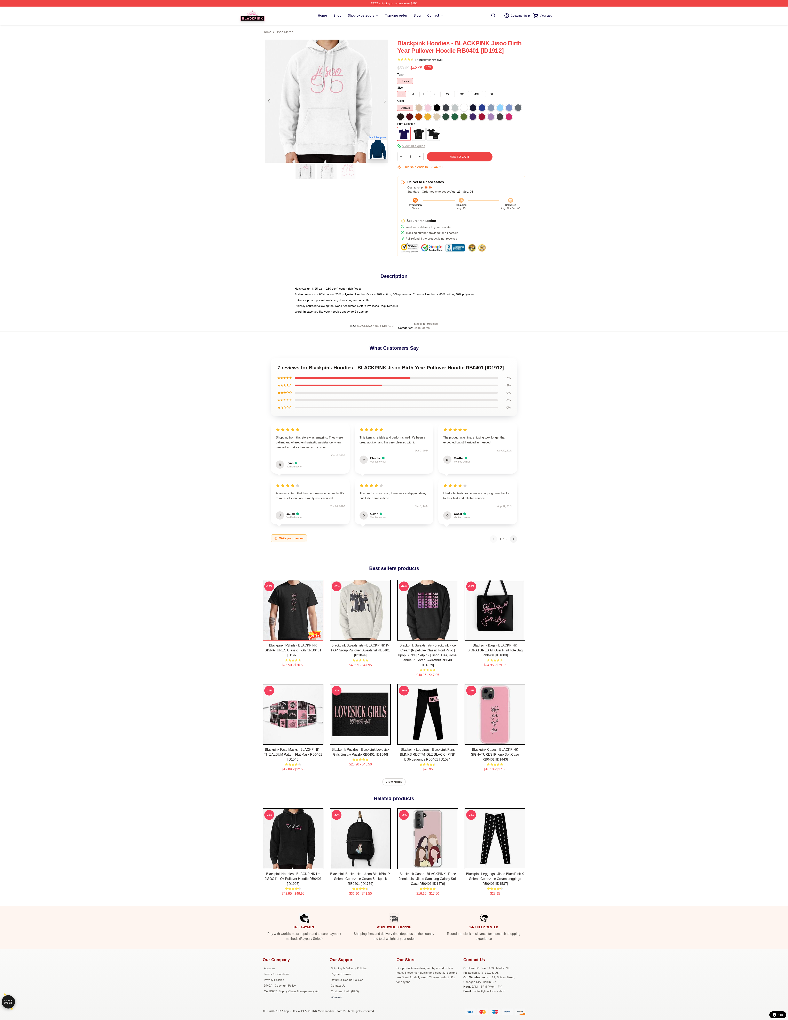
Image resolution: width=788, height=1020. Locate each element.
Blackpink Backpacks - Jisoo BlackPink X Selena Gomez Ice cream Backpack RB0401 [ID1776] (360, 878)
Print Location (406, 123)
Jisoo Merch (284, 32)
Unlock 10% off (8, 1002)
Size (400, 87)
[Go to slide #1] (305, 171)
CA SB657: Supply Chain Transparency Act (291, 991)
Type (400, 74)
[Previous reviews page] (493, 539)
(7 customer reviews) (429, 59)
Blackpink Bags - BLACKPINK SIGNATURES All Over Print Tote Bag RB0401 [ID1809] (495, 650)
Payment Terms (341, 974)
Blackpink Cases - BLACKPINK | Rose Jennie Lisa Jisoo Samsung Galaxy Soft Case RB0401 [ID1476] (428, 878)
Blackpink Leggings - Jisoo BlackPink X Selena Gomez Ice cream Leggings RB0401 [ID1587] (495, 878)
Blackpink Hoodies (426, 323)
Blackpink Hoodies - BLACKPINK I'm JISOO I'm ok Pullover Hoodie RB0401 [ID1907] (293, 878)
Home (267, 32)
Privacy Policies (274, 979)
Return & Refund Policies (347, 979)
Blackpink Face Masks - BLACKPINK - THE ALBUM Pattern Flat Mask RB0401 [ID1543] (293, 754)
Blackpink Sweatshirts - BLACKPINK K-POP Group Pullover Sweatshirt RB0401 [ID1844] (360, 650)
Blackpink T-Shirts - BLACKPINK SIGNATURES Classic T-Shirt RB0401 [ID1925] (293, 650)
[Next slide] (384, 101)
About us (269, 968)
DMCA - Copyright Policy (280, 985)
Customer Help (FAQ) (345, 991)
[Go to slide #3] (348, 171)
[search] (493, 15)
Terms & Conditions (276, 974)
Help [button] (780, 1014)
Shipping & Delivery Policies (349, 968)
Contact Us (338, 985)
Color (400, 100)
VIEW (293, 636)
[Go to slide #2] (327, 171)
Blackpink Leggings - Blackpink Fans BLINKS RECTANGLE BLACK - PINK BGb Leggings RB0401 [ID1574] (427, 754)
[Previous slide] (269, 101)
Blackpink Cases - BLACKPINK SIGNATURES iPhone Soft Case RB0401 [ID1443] (495, 754)
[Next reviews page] (513, 539)
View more (394, 781)
